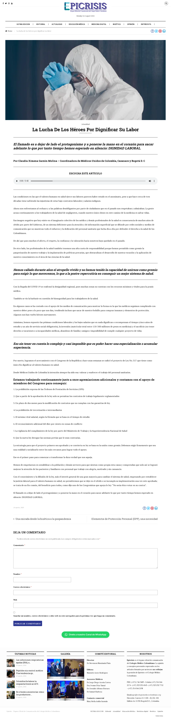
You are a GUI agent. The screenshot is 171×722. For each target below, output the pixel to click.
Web (15, 600)
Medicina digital (99, 24)
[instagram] (9, 3)
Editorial (40, 24)
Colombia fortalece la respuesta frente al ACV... (27, 682)
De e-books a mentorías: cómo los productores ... (30, 693)
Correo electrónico (22, 587)
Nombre (17, 574)
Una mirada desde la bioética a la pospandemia (43, 518)
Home (10, 31)
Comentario (19, 545)
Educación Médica (77, 24)
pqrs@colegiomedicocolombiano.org (146, 695)
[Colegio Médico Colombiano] (85, 9)
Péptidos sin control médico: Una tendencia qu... (29, 672)
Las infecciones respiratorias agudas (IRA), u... (30, 661)
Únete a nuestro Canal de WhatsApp (87, 634)
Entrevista (146, 24)
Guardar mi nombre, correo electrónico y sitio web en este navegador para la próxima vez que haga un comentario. (64, 616)
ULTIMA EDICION (23, 24)
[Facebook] (3, 3)
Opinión (130, 24)
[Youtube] (12, 3)
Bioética (117, 24)
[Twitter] (6, 3)
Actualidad (57, 24)
